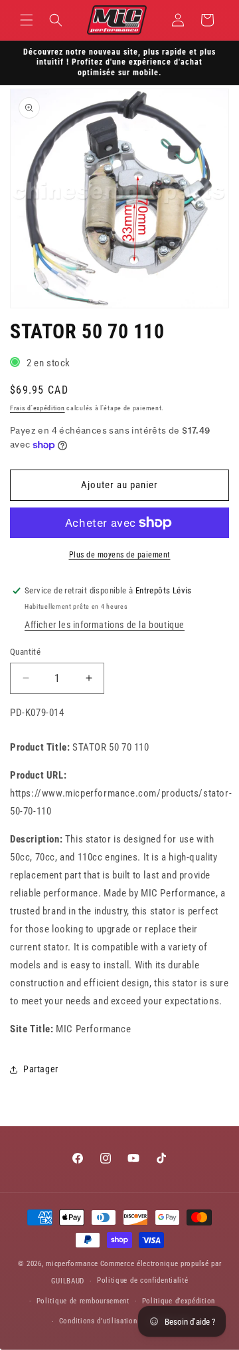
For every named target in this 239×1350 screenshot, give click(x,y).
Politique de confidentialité (143, 1280)
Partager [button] (40, 1069)
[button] (26, 20)
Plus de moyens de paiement (120, 554)
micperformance (72, 1263)
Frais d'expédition (37, 408)
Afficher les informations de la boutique (105, 624)
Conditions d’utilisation (98, 1321)
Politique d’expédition (178, 1301)
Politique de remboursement (83, 1301)
